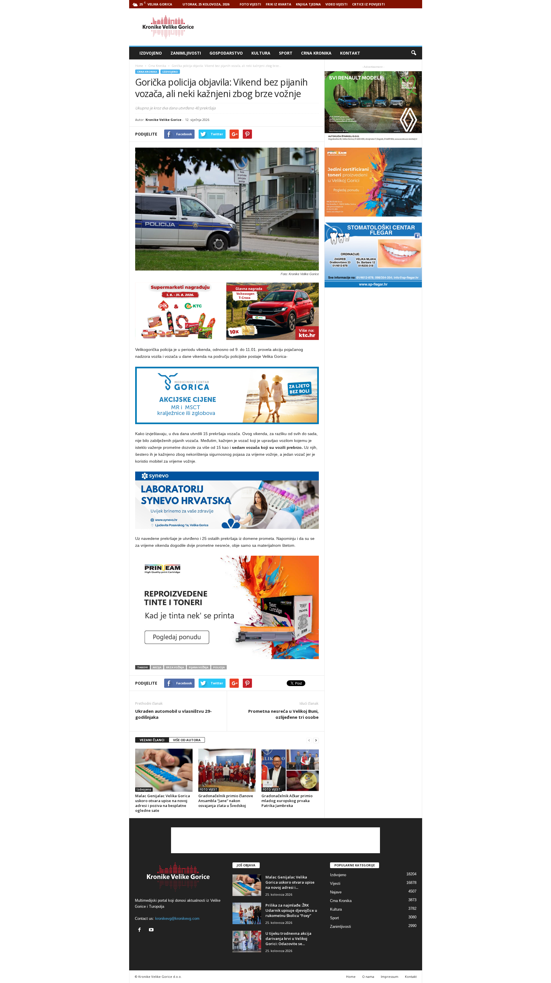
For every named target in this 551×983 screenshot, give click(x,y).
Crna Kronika (316, 53)
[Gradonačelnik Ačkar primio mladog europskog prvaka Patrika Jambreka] (290, 770)
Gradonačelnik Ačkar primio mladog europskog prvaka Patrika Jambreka (287, 800)
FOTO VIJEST (208, 789)
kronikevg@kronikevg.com (177, 918)
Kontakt (350, 53)
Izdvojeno (150, 53)
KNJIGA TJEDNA (308, 4)
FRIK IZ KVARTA (278, 4)
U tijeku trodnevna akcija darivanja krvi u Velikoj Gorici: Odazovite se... (288, 938)
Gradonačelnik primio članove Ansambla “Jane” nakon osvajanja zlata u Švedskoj (225, 800)
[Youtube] (152, 930)
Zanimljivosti (185, 53)
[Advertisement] (317, 27)
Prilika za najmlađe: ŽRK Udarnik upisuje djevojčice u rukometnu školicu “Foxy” (291, 910)
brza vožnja (175, 667)
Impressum (389, 976)
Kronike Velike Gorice (163, 119)
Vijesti (335, 883)
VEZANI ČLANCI (152, 740)
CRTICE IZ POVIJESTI (368, 4)
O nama (368, 976)
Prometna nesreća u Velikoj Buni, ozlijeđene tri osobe (283, 714)
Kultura (260, 53)
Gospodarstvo (226, 53)
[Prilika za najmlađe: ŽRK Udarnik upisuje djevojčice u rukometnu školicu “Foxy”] (246, 913)
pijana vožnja (198, 667)
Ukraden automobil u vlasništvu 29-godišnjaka (173, 714)
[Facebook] (141, 930)
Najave (336, 892)
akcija (157, 667)
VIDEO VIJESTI (336, 4)
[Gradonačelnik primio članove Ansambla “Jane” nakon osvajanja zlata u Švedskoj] (227, 770)
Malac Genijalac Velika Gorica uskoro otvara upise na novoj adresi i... (290, 882)
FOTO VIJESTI (250, 4)
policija (219, 667)
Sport (285, 53)
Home (139, 66)
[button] (413, 53)
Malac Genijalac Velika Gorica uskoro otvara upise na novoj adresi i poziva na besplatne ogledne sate (162, 803)
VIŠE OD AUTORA (187, 740)
